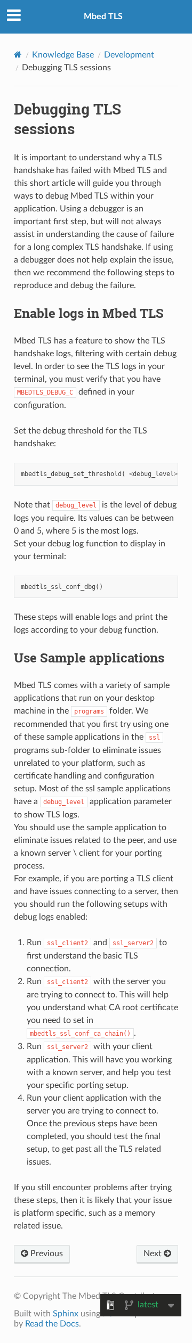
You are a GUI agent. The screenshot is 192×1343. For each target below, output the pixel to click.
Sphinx (65, 1313)
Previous (45, 1253)
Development (129, 55)
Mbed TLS (103, 16)
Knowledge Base (63, 55)
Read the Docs (52, 1324)
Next (153, 1253)
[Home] (18, 54)
